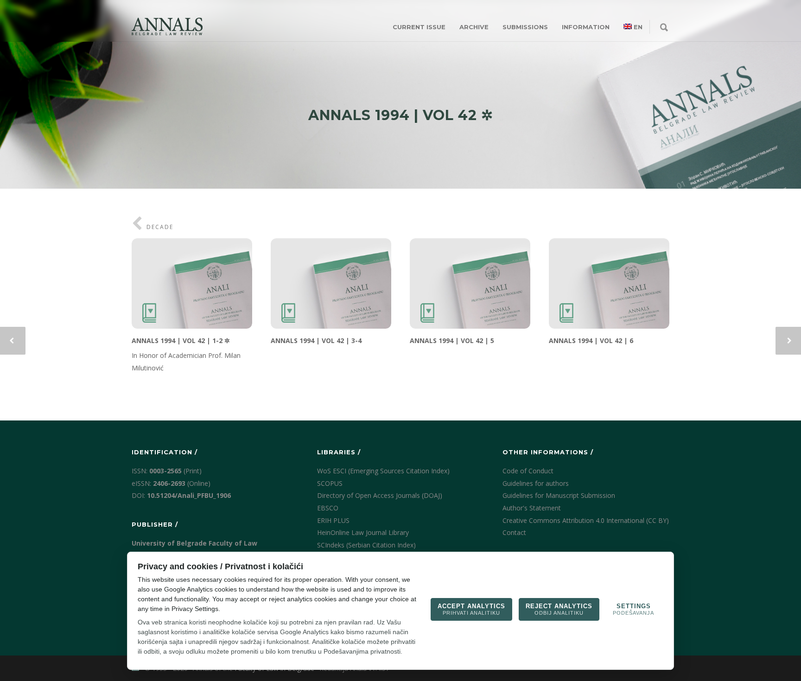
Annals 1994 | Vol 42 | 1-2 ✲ (181, 340)
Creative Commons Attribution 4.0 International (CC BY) (585, 520)
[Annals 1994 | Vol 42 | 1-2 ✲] (192, 283)
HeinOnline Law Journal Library (363, 532)
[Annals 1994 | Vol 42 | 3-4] (331, 283)
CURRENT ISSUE (419, 27)
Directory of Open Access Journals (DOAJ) (379, 495)
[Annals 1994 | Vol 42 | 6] (609, 283)
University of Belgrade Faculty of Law (194, 543)
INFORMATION (586, 27)
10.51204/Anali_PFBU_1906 (189, 495)
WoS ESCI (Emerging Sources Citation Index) (383, 470)
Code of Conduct (527, 470)
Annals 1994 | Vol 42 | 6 (591, 340)
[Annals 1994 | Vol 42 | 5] (470, 283)
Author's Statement (531, 507)
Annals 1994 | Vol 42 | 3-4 (316, 340)
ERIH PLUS (333, 520)
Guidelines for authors (535, 483)
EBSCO (327, 507)
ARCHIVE (474, 27)
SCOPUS (330, 483)
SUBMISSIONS (525, 27)
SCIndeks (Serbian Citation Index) (366, 545)
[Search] (664, 28)
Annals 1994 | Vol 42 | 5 (452, 340)
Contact (514, 532)
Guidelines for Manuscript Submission (558, 495)
